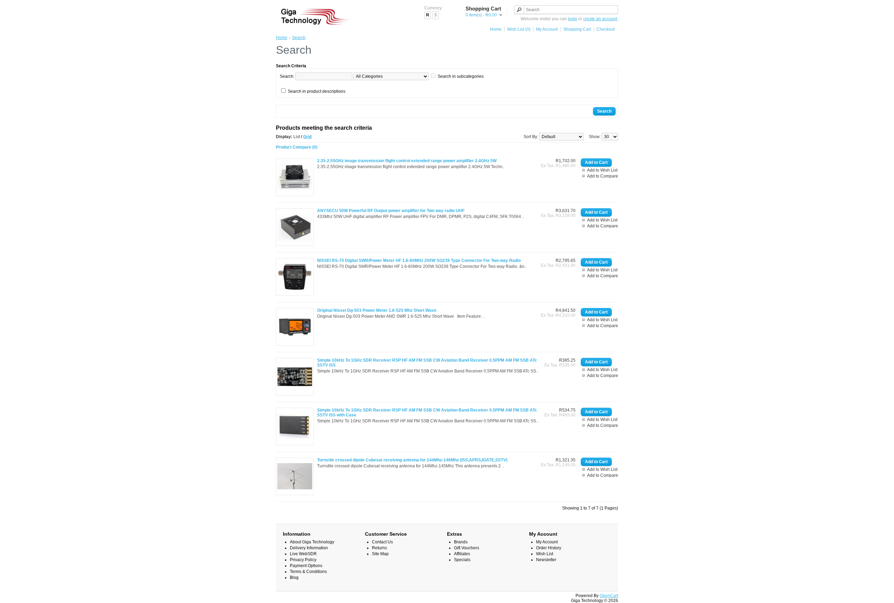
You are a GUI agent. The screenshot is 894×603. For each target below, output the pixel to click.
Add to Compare (602, 176)
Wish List (544, 553)
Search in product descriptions (316, 91)
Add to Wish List (602, 170)
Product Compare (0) (296, 147)
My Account (547, 29)
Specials (462, 559)
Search (299, 37)
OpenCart (609, 595)
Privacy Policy (303, 559)
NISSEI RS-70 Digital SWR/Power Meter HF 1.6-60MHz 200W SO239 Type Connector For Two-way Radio (419, 260)
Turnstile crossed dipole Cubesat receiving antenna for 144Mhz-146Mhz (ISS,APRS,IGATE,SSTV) (412, 460)
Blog (294, 577)
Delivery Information (309, 547)
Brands (461, 542)
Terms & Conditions (308, 571)
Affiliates (462, 553)
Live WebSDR (303, 553)
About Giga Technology (312, 542)
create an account (600, 18)
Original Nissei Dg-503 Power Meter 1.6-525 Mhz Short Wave (377, 310)
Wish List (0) (518, 29)
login (572, 18)
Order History (548, 547)
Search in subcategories (461, 76)
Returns (379, 547)
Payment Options (306, 565)
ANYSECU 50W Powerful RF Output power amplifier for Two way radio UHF (390, 210)
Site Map (380, 553)
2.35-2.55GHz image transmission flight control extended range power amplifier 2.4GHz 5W (407, 160)
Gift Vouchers (466, 547)
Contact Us (382, 542)
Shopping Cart (577, 29)
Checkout (605, 29)
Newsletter (546, 559)
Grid (307, 136)
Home (495, 29)
